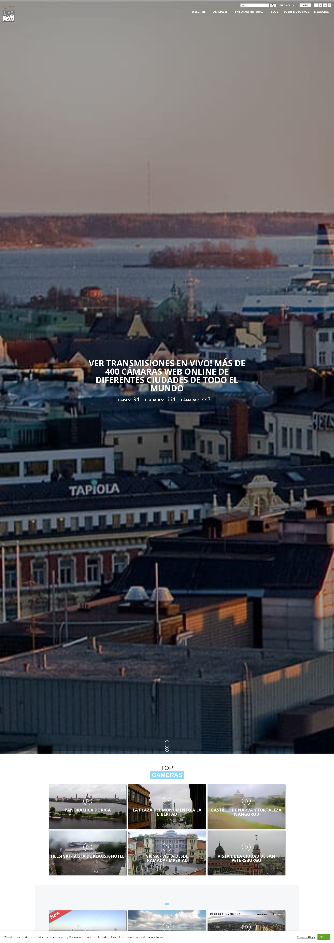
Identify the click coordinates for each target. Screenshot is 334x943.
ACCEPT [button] (324, 936)
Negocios (321, 12)
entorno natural (249, 12)
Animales (220, 12)
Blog (275, 12)
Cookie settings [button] (306, 937)
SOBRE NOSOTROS (296, 12)
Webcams (199, 12)
